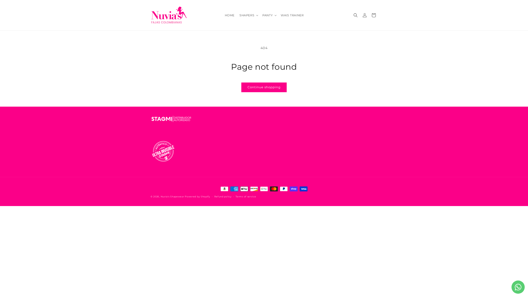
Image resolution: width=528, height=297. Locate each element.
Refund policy (223, 196)
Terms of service (246, 196)
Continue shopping (264, 87)
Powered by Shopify (197, 196)
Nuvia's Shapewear (172, 196)
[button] (248, 15)
